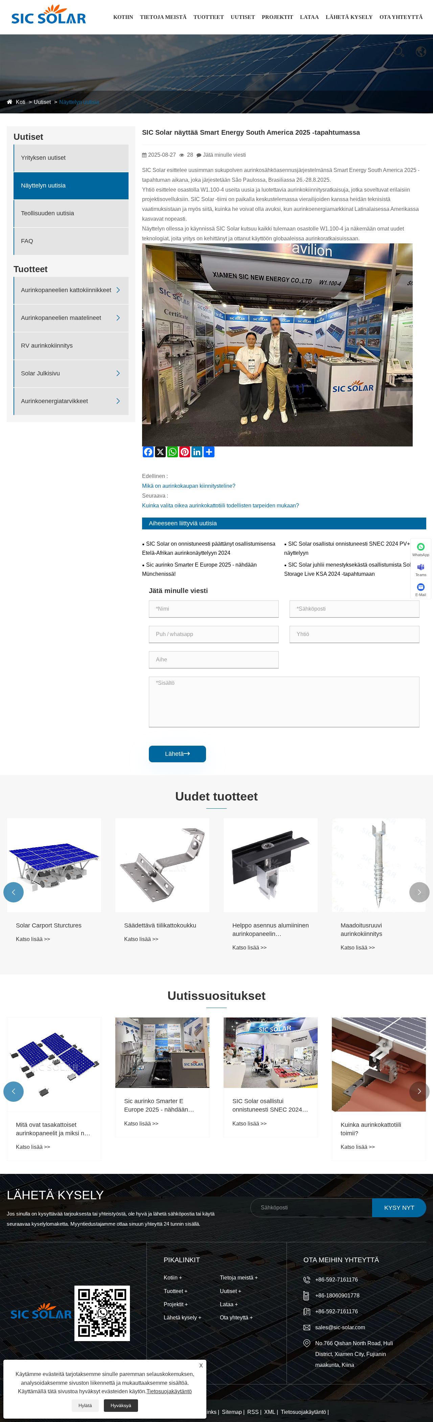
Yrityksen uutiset (43, 157)
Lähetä (177, 753)
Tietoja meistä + (239, 1278)
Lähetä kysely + (182, 1317)
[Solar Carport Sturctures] (54, 865)
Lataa (309, 17)
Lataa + (229, 1304)
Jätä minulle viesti (224, 155)
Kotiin (123, 17)
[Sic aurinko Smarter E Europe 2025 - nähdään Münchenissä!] (162, 1053)
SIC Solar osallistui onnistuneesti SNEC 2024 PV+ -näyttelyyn (348, 548)
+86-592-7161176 (336, 1280)
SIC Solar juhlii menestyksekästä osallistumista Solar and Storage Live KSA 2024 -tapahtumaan (355, 569)
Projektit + (176, 1304)
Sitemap (232, 1412)
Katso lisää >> (33, 939)
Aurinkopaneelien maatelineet (215, 31)
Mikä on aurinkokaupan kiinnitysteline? (188, 486)
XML (269, 1412)
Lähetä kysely (349, 17)
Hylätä (85, 1405)
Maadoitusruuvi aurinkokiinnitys (361, 929)
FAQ (27, 241)
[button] (13, 892)
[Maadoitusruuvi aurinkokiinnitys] (379, 865)
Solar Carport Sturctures (49, 925)
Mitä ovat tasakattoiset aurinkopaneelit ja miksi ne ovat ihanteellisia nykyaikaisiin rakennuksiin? (52, 1129)
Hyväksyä (121, 1405)
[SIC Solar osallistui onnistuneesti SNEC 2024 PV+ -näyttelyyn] (271, 1053)
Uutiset (243, 17)
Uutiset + (230, 1291)
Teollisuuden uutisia (47, 213)
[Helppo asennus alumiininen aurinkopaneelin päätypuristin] (271, 865)
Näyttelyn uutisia (79, 102)
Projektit (277, 17)
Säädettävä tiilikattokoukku (160, 925)
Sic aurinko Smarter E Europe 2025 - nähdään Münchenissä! (199, 569)
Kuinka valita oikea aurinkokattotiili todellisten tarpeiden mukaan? (220, 505)
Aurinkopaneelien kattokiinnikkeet (216, 33)
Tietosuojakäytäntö (303, 1412)
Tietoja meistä (163, 17)
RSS (253, 1412)
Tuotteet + (175, 1291)
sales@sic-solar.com (340, 1327)
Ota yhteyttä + (236, 1317)
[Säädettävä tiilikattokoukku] (162, 865)
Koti (20, 102)
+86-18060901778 (337, 1295)
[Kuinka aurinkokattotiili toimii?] (379, 1065)
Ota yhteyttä (401, 17)
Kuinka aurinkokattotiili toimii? (371, 1129)
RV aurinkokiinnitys (47, 345)
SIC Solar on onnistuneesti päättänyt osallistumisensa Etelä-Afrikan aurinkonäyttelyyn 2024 (208, 548)
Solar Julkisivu (40, 373)
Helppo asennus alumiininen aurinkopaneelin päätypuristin (270, 930)
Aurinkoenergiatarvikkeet (54, 401)
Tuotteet (208, 17)
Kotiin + (173, 1278)
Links (210, 1412)
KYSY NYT (399, 1207)
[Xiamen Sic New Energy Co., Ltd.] (48, 17)
